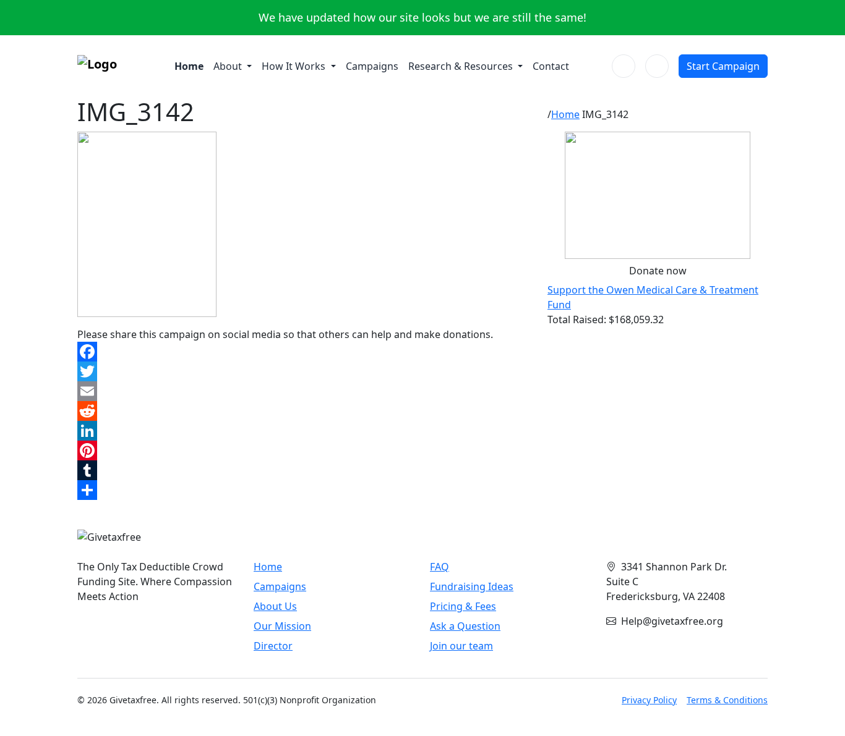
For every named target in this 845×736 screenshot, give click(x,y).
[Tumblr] (305, 470)
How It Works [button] (295, 66)
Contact (551, 66)
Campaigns (372, 66)
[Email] (305, 391)
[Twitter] (305, 371)
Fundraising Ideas (471, 586)
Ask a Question (465, 626)
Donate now (658, 270)
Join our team (461, 646)
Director (273, 646)
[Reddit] (305, 411)
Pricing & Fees (463, 606)
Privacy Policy (649, 700)
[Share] (305, 490)
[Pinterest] (305, 450)
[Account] (657, 66)
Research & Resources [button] (461, 66)
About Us (275, 606)
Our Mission (282, 626)
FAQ (439, 566)
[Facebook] (305, 352)
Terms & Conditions (727, 700)
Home (189, 66)
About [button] (228, 66)
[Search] (623, 66)
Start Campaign (723, 66)
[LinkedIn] (305, 431)
